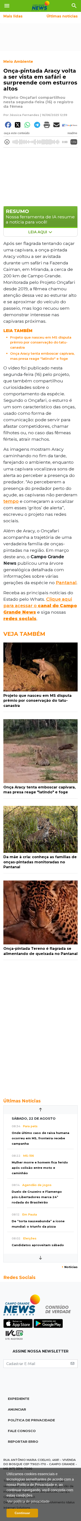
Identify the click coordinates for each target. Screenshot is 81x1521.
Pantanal (66, 582)
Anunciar (17, 1409)
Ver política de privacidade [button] (28, 1501)
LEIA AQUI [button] (38, 232)
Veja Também (24, 634)
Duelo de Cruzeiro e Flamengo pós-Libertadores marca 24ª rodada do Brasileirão (37, 1197)
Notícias (70, 1267)
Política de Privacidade (31, 1420)
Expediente (18, 1399)
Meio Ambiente (18, 61)
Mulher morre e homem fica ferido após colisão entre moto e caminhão (40, 1168)
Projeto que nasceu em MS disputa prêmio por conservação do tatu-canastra (40, 342)
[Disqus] (40, 1027)
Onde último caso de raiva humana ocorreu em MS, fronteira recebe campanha (40, 1138)
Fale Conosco (22, 1431)
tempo (11, 501)
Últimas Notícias (22, 1101)
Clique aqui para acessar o (40, 605)
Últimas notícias (62, 16)
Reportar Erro (23, 1442)
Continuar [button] (22, 1513)
